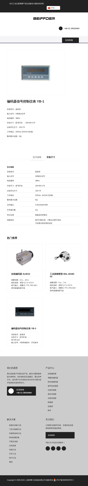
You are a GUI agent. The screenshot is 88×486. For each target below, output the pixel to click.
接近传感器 (52, 394)
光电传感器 (52, 398)
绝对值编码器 (53, 382)
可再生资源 (13, 441)
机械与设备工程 (15, 425)
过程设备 (12, 446)
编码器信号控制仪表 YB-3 (23, 328)
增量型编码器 (53, 378)
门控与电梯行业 (15, 429)
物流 (11, 462)
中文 (53, 8)
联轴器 (50, 402)
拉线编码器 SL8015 (20, 274)
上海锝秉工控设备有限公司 (35, 480)
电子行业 (12, 458)
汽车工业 (12, 454)
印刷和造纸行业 (15, 433)
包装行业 (12, 450)
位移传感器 (52, 390)
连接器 (50, 406)
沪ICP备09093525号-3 (64, 480)
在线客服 (69, 40)
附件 (49, 410)
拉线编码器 (52, 374)
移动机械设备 (14, 437)
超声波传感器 (53, 386)
